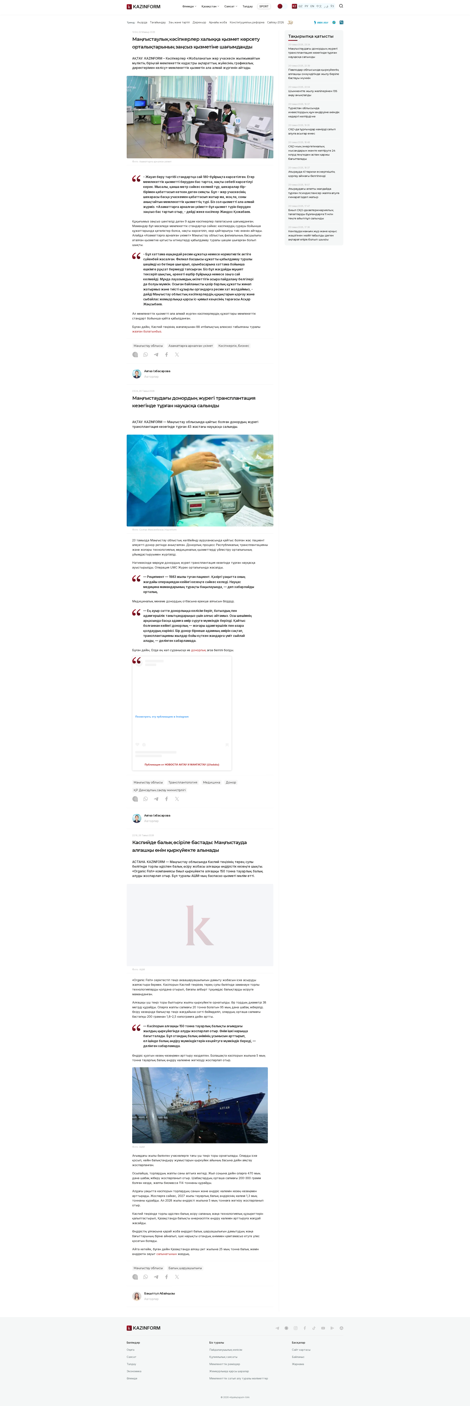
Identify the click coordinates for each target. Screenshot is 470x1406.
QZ (301, 6)
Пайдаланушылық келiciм (225, 1349)
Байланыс (298, 1357)
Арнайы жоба (218, 22)
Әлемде (132, 1378)
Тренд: (131, 22)
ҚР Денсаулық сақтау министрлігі (160, 790)
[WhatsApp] (146, 355)
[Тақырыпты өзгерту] (282, 6)
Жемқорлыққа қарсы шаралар (229, 1371)
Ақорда (142, 22)
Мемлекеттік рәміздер (224, 1364)
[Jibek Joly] (322, 22)
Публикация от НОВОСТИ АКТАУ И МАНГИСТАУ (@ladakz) (182, 764)
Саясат (131, 1357)
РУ (306, 6)
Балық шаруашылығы (185, 1268)
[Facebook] (166, 355)
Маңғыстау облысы (148, 346)
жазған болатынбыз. (147, 331)
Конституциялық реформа (247, 22)
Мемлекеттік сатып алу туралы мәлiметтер (238, 1378)
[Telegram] (156, 355)
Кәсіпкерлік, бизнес (233, 346)
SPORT (264, 6)
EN (312, 6)
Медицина (211, 782)
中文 (319, 6)
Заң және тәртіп (179, 22)
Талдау (248, 6)
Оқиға (130, 1349)
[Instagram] (135, 355)
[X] (177, 355)
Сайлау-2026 (275, 22)
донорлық (198, 650)
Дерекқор (199, 22)
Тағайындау (158, 22)
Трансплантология (183, 782)
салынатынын (166, 1254)
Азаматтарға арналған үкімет (191, 346)
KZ (294, 6)
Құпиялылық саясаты (223, 1357)
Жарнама (298, 1364)
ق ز (326, 6)
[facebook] (305, 1328)
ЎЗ (332, 6)
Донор (231, 782)
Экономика (134, 1371)
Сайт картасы (301, 1349)
